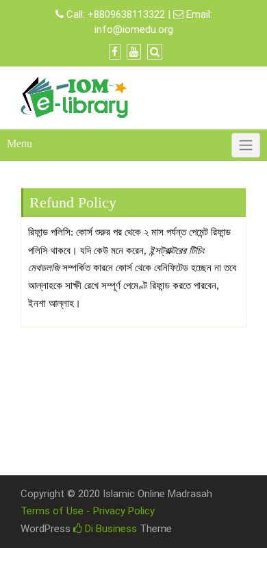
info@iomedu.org (133, 29)
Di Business (109, 529)
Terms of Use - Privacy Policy (88, 511)
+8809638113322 (126, 14)
